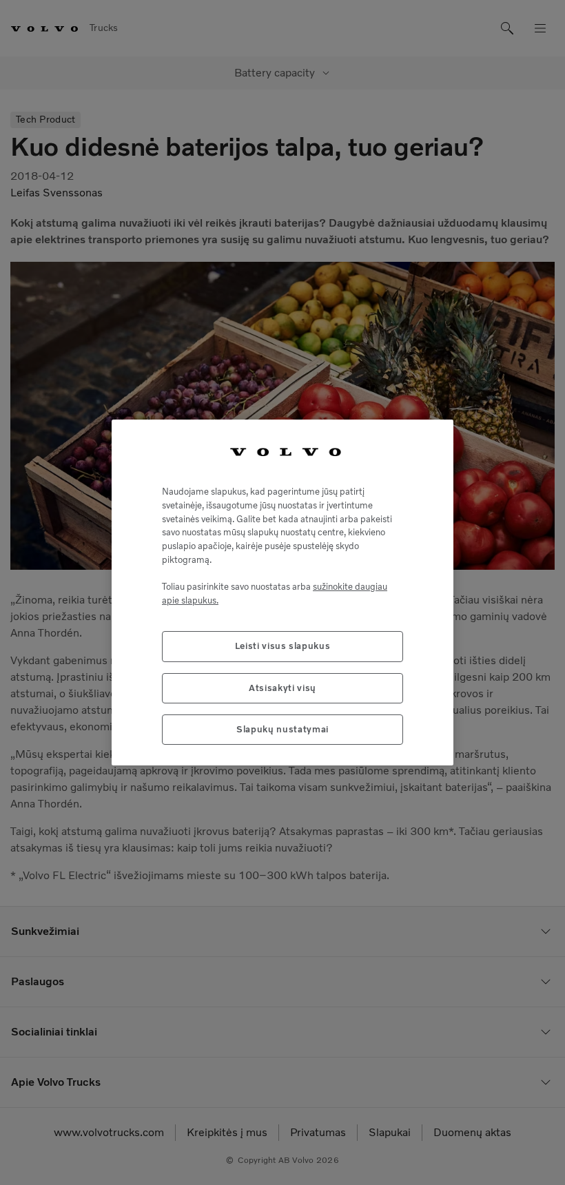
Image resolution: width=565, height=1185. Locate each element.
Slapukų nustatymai (282, 729)
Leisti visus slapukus (283, 646)
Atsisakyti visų (282, 688)
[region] (282, 593)
